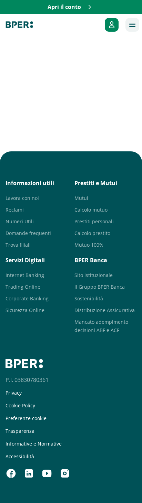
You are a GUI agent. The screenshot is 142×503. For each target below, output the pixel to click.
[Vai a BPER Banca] (19, 25)
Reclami (15, 209)
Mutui (81, 198)
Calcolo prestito (92, 233)
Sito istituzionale (93, 275)
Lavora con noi (22, 198)
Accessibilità (20, 456)
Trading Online (23, 286)
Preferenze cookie (26, 418)
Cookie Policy (20, 406)
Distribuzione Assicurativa (104, 310)
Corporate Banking (27, 298)
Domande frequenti (28, 233)
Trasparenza (20, 431)
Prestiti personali (94, 221)
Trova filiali (18, 245)
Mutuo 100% (88, 245)
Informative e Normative (34, 444)
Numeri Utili (20, 221)
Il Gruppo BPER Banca (99, 286)
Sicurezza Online (25, 310)
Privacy (14, 393)
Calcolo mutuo (91, 209)
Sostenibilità (88, 298)
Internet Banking (25, 275)
